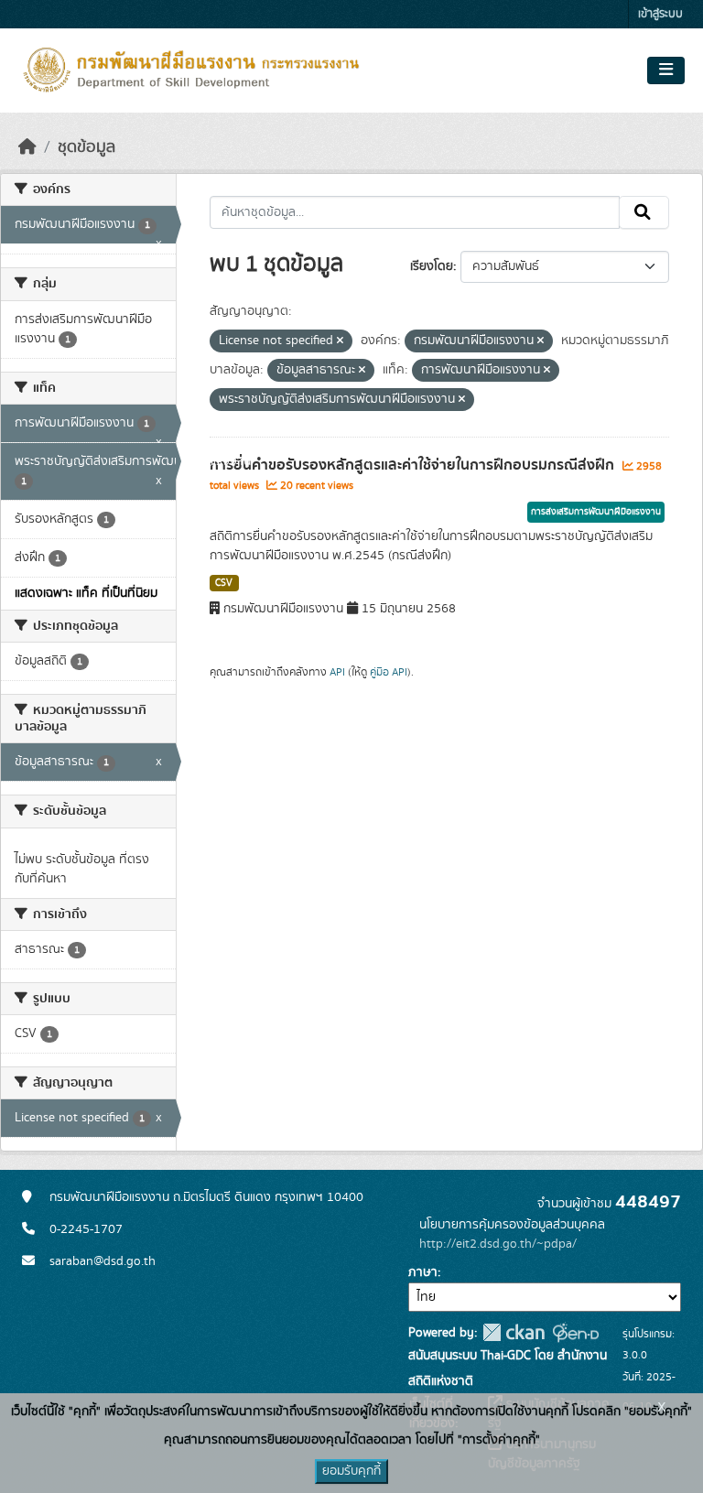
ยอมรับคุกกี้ (351, 1471)
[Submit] (644, 212)
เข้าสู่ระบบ (660, 14)
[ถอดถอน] (340, 341)
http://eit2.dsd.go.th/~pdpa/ (498, 1244)
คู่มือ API (388, 672)
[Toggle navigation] (666, 70)
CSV (224, 583)
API (337, 672)
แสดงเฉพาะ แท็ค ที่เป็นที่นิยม (86, 593)
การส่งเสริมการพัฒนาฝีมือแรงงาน (596, 511)
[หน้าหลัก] (27, 147)
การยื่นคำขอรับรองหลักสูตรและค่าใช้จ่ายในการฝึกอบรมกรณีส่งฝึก (414, 465)
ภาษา (423, 1272)
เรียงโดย (431, 266)
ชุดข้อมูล (86, 147)
